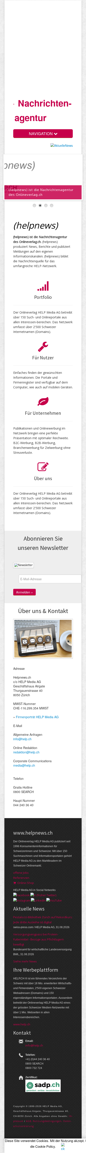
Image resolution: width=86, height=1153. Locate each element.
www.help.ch (21, 1024)
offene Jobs (21, 873)
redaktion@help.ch (26, 752)
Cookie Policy (45, 1146)
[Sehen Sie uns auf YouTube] (54, 900)
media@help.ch (24, 765)
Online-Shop (25, 883)
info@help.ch (22, 739)
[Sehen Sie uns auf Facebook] (21, 895)
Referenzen (21, 878)
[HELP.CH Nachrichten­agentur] (13, 102)
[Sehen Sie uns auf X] (43, 895)
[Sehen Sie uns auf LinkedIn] (38, 900)
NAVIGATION (41, 133)
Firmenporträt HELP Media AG (37, 717)
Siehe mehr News (25, 961)
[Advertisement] (43, 49)
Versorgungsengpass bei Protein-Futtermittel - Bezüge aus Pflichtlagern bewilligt (38, 939)
